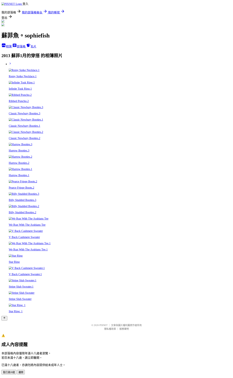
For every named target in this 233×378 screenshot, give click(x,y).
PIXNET (103, 325)
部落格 (21, 46)
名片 (33, 46)
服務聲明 (124, 328)
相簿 (9, 46)
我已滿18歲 (9, 372)
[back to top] (4, 318)
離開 (21, 372)
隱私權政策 (110, 328)
